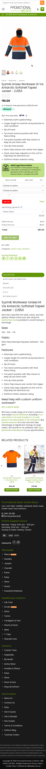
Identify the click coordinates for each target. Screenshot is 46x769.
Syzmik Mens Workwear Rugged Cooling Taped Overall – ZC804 (34, 480)
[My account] (38, 9)
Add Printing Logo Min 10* (12, 207)
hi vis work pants (32, 420)
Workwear (12, 81)
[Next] (44, 470)
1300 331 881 (9, 513)
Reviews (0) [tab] (8, 288)
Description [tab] (8, 275)
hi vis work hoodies (20, 417)
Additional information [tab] (14, 279)
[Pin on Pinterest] (20, 258)
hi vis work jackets (15, 420)
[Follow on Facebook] (14, 542)
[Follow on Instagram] (18, 542)
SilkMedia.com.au (34, 766)
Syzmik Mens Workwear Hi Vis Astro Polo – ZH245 (12, 480)
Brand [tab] (6, 283)
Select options (12, 490)
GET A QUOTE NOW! (10, 407)
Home (4, 81)
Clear (41, 201)
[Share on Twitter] (12, 258)
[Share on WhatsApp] (4, 258)
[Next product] (3, 96)
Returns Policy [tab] (10, 296)
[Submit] (42, 3)
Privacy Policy (36, 763)
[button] (3, 9)
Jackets (22, 81)
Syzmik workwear (9, 422)
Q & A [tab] (5, 292)
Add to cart (10, 237)
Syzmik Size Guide (10, 320)
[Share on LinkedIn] (24, 258)
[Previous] (1, 470)
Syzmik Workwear (9, 255)
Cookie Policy (11, 766)
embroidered (17, 430)
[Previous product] (8, 96)
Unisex (19, 249)
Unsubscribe (40, 755)
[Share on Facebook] (8, 258)
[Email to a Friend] (16, 258)
